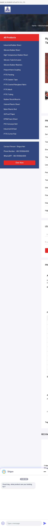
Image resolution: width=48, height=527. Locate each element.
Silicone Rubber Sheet (12, 50)
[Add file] (3, 523)
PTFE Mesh (8, 89)
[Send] (45, 523)
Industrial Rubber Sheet (12, 45)
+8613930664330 (22, 151)
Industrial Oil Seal (10, 129)
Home (34, 26)
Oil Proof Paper (9, 114)
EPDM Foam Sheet (11, 119)
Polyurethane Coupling (12, 70)
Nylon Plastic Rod (10, 109)
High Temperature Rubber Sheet (16, 55)
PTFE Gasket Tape (11, 80)
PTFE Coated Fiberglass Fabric (15, 85)
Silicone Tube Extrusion (12, 60)
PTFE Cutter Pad (10, 134)
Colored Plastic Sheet (12, 104)
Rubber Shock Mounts (12, 99)
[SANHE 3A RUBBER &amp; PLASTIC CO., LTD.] (7, 9)
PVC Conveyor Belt (11, 124)
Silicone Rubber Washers (13, 65)
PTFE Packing (9, 75)
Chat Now (19, 163)
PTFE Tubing (8, 94)
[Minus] (44, 471)
